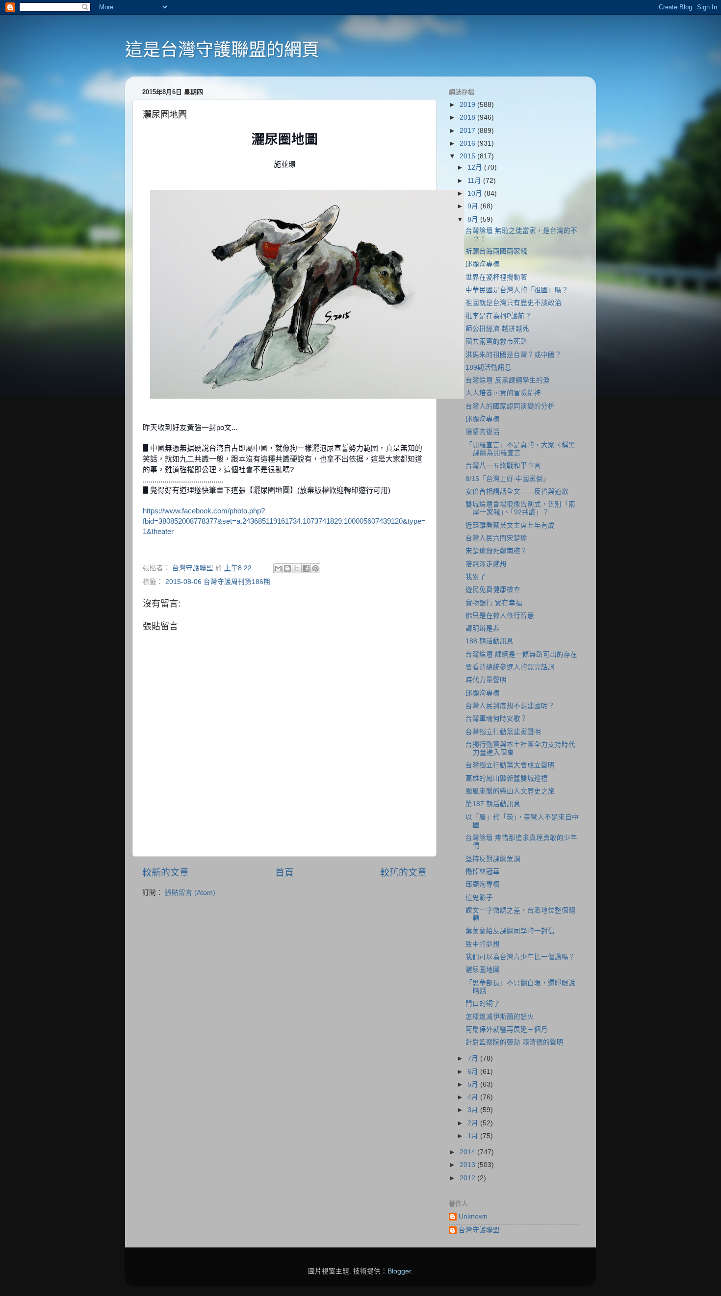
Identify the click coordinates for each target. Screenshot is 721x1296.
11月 (475, 180)
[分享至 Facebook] (306, 568)
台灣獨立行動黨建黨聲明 (503, 732)
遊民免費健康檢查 (492, 589)
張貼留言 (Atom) (190, 892)
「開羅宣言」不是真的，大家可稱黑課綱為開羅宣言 (520, 449)
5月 (473, 1084)
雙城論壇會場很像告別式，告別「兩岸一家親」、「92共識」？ (520, 508)
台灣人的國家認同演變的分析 (510, 406)
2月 (473, 1123)
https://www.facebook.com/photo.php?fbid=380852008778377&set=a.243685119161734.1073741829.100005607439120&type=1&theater (284, 521)
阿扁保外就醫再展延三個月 (506, 1029)
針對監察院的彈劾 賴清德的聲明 (514, 1042)
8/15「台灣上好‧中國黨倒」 (507, 479)
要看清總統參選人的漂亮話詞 (510, 667)
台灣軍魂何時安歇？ (496, 718)
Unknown (473, 1216)
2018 (468, 117)
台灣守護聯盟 (479, 1230)
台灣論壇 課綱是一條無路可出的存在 (521, 654)
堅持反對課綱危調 (492, 859)
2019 (468, 104)
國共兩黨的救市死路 (496, 341)
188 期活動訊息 (489, 641)
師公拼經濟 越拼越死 (497, 328)
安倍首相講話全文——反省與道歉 (516, 491)
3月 (473, 1110)
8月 (473, 219)
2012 (468, 1178)
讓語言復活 (482, 431)
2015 (468, 156)
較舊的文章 (403, 872)
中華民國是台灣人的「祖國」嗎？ (516, 290)
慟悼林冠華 (482, 871)
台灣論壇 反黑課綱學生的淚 (507, 380)
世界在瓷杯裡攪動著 (496, 277)
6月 (473, 1071)
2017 (468, 130)
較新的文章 (165, 872)
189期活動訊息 (488, 367)
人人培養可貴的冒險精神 (503, 393)
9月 (473, 206)
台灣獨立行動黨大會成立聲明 (510, 765)
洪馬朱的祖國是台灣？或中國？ (513, 354)
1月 (473, 1136)
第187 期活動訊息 (492, 804)
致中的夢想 (482, 944)
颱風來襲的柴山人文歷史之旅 (510, 791)
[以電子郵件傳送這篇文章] (278, 568)
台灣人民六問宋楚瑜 (496, 538)
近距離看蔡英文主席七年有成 (510, 525)
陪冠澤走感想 (486, 564)
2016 (468, 143)
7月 (473, 1058)
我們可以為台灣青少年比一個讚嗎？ (520, 957)
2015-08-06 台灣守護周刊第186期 (217, 581)
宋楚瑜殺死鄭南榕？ (496, 551)
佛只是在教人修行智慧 (499, 615)
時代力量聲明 (486, 680)
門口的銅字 (482, 1003)
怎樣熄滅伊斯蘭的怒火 (499, 1016)
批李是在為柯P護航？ (498, 316)
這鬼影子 (479, 897)
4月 (473, 1097)
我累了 (475, 577)
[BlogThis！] (287, 568)
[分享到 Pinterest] (315, 568)
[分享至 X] (297, 568)
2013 (468, 1165)
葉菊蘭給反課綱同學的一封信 (510, 931)
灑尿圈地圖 (482, 969)
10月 (475, 193)
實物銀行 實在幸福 (493, 603)
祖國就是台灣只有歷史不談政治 (513, 302)
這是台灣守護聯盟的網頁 (222, 50)
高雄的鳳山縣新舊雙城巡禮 (506, 778)
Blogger (399, 1271)
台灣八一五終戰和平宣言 (503, 465)
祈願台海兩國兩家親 (496, 251)
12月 (475, 167)
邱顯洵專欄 (482, 264)
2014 (468, 1152)
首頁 (284, 872)
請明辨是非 (482, 628)
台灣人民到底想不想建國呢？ (510, 706)
